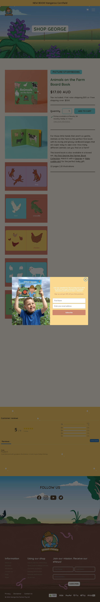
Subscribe (69, 312)
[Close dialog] (85, 279)
